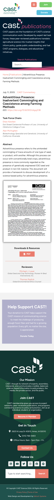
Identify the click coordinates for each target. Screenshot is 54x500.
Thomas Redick (27, 279)
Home (5, 74)
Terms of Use (33, 492)
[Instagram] (30, 463)
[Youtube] (17, 463)
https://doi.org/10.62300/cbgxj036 (24, 110)
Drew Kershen (9, 121)
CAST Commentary (26, 92)
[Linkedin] (10, 463)
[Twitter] (23, 463)
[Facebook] (36, 463)
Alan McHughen (10, 130)
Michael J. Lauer (27, 271)
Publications (16, 74)
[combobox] (20, 473)
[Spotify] (43, 463)
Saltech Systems (40, 496)
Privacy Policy (21, 492)
